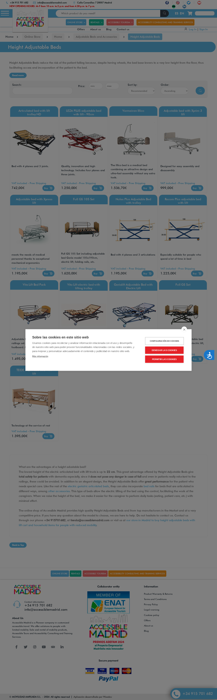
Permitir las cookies (164, 359)
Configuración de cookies (164, 341)
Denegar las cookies (164, 350)
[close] (184, 329)
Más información (40, 356)
